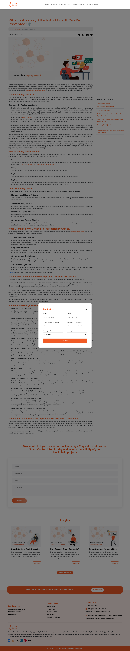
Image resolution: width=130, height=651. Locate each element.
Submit (65, 341)
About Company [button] (92, 4)
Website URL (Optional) (74, 322)
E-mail (69, 313)
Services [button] (54, 4)
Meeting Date (47, 331)
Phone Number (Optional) (51, 322)
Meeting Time (71, 331)
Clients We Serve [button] (79, 4)
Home (47, 4)
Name (45, 313)
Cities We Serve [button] (64, 4)
